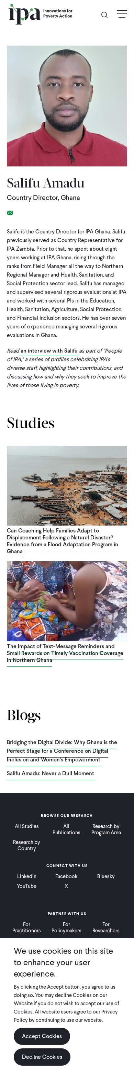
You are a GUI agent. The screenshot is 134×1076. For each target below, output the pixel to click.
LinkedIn (26, 876)
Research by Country (26, 845)
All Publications (66, 829)
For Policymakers (66, 927)
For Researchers (106, 927)
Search (107, 14)
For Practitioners (26, 927)
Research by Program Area (106, 829)
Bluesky (106, 876)
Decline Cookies (42, 1056)
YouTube (26, 886)
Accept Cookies (42, 1036)
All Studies (27, 826)
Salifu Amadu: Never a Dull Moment (50, 773)
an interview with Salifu (49, 350)
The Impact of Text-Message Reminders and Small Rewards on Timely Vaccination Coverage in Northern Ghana (65, 653)
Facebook (66, 876)
